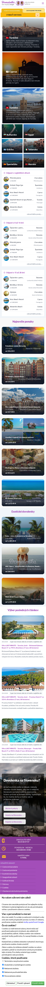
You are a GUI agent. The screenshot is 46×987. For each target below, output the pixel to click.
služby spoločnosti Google (33, 922)
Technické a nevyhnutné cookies (16, 961)
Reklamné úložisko (11, 968)
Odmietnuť (11, 983)
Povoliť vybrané (23, 983)
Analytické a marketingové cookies (17, 965)
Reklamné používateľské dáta (15, 972)
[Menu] (43, 3)
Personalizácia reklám (12, 976)
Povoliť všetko (37, 983)
